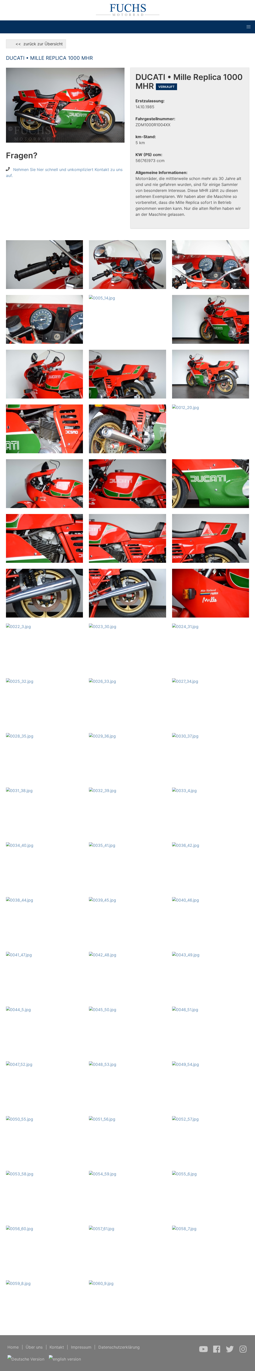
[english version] (65, 1359)
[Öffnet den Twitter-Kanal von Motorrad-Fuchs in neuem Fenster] (230, 1351)
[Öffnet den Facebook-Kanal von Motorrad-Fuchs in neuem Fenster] (217, 1351)
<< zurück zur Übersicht (36, 43)
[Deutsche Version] (26, 1359)
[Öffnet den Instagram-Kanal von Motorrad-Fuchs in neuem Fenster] (243, 1351)
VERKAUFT (166, 87)
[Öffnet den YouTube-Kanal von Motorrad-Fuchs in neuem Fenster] (204, 1351)
